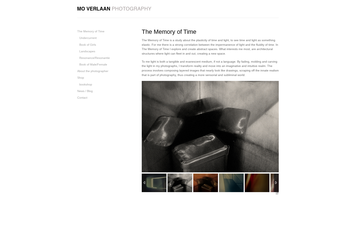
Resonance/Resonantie (94, 58)
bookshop (85, 84)
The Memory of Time (90, 31)
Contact (82, 97)
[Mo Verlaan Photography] (114, 8)
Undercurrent (88, 38)
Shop (80, 77)
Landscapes (87, 51)
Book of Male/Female (93, 64)
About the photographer (92, 71)
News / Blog (85, 91)
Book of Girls (87, 44)
